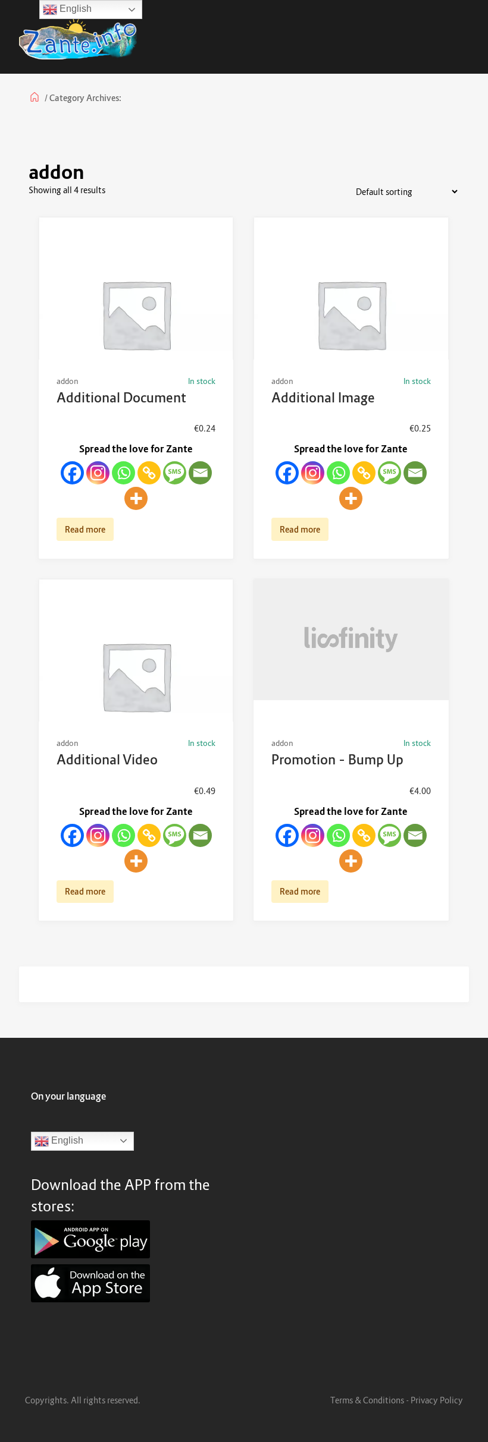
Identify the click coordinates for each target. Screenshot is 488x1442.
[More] (136, 498)
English (66, 1140)
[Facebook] (72, 472)
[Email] (200, 472)
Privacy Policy (437, 1400)
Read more (85, 529)
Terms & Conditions (367, 1400)
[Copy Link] (149, 472)
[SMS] (174, 472)
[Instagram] (98, 472)
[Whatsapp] (123, 472)
